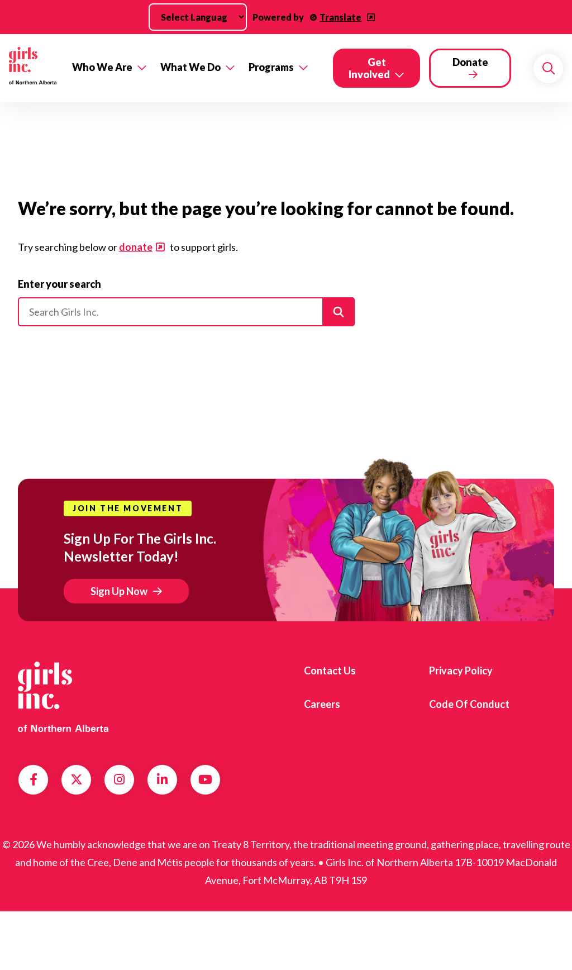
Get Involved (369, 68)
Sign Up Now (118, 591)
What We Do (190, 67)
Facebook (33, 779)
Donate (470, 62)
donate (135, 247)
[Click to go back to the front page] (32, 68)
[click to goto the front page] (63, 697)
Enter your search (59, 284)
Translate (340, 17)
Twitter (76, 779)
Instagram (119, 779)
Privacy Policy (461, 670)
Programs (271, 67)
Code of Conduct (469, 704)
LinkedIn (162, 779)
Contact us (330, 670)
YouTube (205, 779)
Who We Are (102, 67)
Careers (322, 704)
